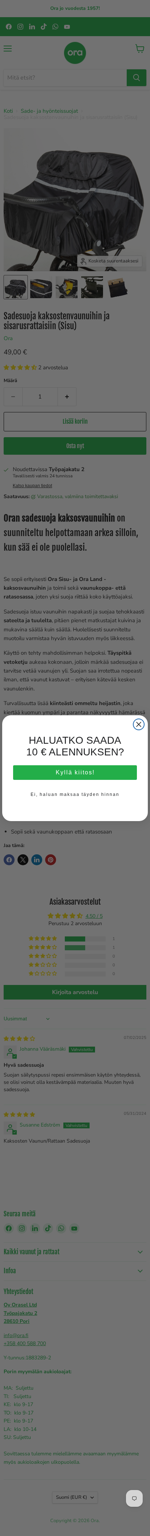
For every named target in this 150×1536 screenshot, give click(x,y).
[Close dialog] (138, 724)
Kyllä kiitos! (75, 776)
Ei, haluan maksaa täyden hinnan (75, 798)
